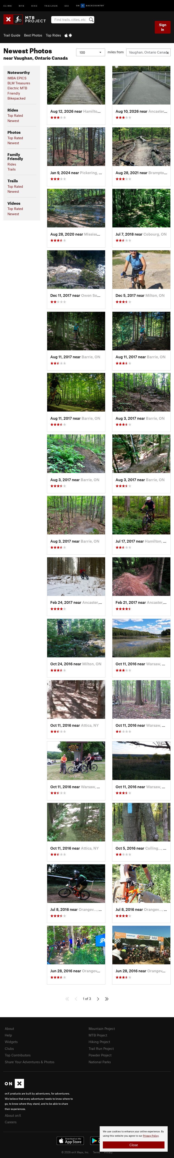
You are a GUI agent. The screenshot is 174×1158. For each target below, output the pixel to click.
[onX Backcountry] (90, 6)
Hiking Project (99, 1042)
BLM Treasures (18, 83)
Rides (11, 164)
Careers (11, 1122)
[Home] (26, 19)
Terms (96, 1152)
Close (133, 1145)
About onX (13, 1115)
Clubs (9, 1048)
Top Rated (15, 115)
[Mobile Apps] (68, 35)
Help (8, 1035)
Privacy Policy (151, 1135)
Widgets (11, 1042)
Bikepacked (16, 98)
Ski (67, 5)
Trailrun (51, 5)
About (9, 1028)
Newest (13, 121)
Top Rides (53, 35)
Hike (34, 5)
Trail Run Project (101, 1048)
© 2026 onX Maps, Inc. (75, 1152)
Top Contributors (18, 1055)
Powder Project (100, 1055)
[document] (133, 1138)
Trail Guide (11, 35)
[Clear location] (168, 52)
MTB (21, 5)
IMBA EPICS (17, 78)
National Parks (100, 1062)
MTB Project (98, 1035)
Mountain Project (102, 1028)
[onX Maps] (14, 1087)
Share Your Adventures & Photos (29, 1062)
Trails (11, 169)
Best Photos (33, 35)
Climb (7, 5)
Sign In (162, 27)
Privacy (108, 1152)
